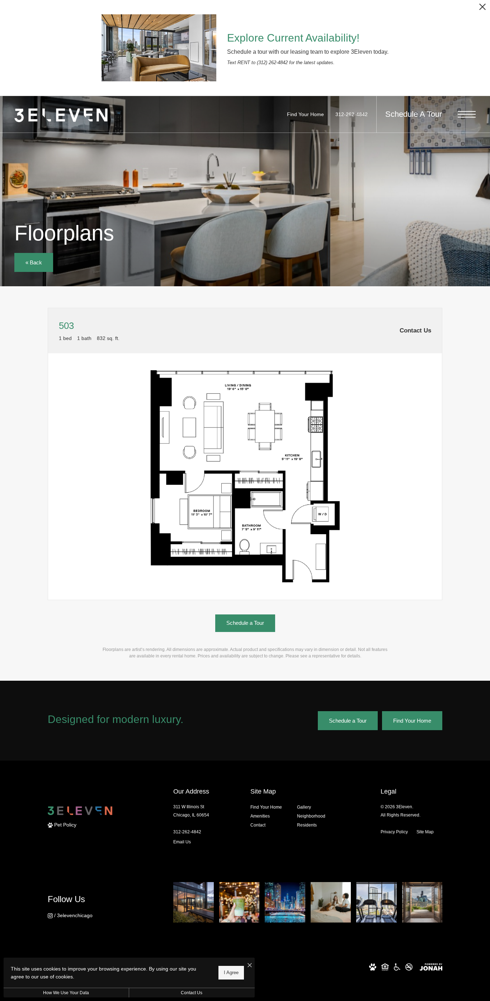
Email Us (182, 841)
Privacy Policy (394, 831)
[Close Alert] (482, 9)
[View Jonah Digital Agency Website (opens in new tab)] (431, 966)
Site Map (425, 831)
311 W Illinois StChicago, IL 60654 (191, 811)
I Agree (231, 972)
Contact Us (191, 992)
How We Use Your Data (66, 992)
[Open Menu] (467, 114)
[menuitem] (268, 807)
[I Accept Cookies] (250, 966)
